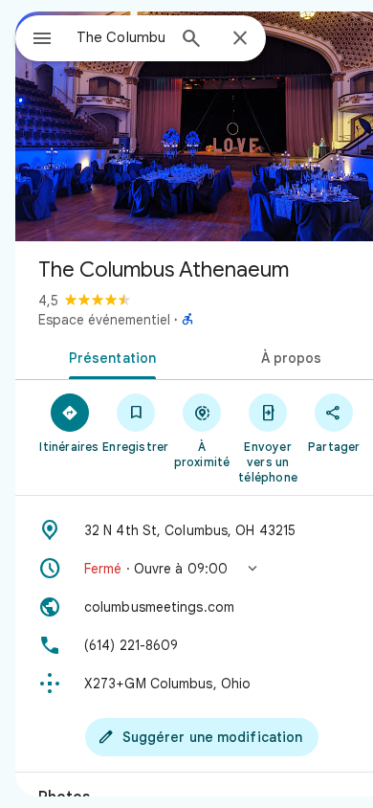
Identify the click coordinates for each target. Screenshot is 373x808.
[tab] (108, 356)
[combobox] (121, 37)
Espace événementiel (104, 319)
